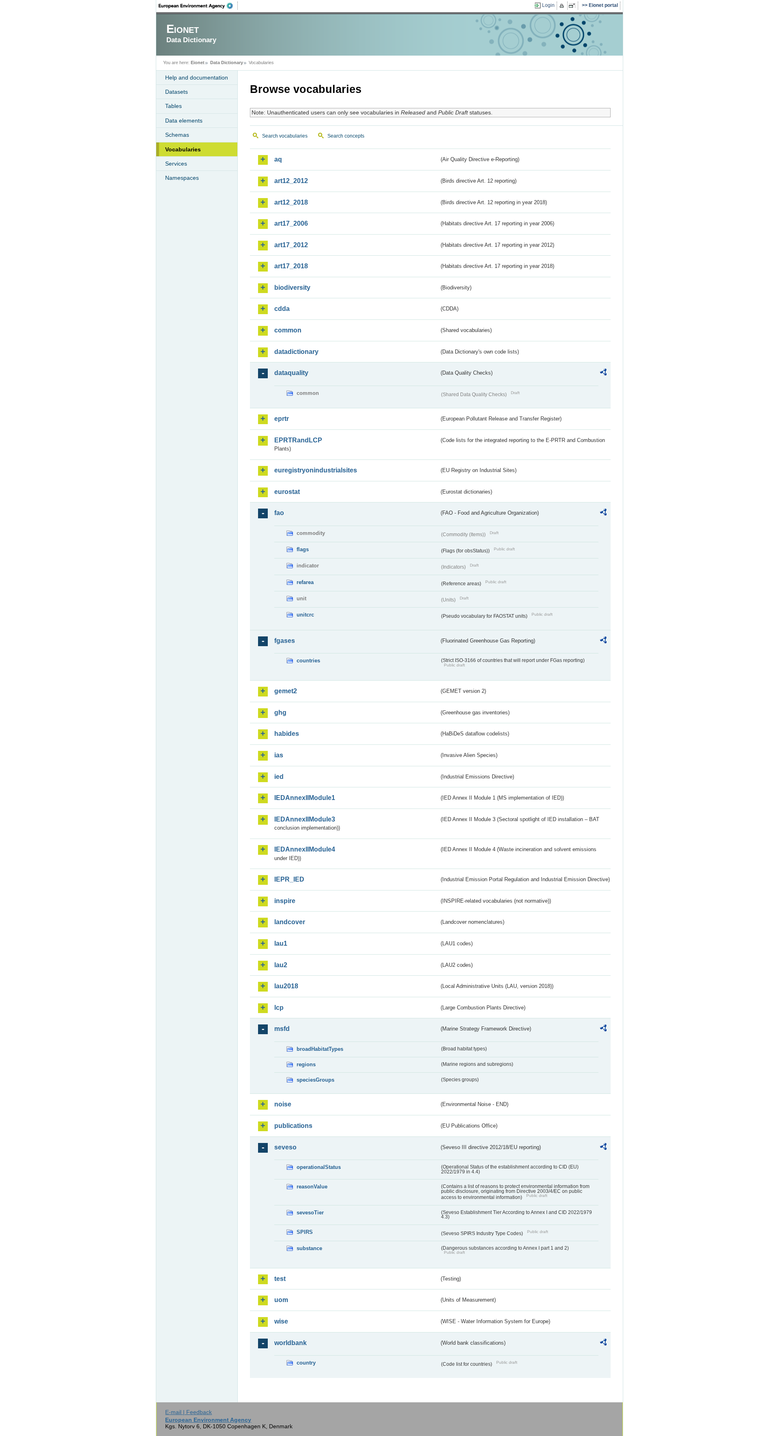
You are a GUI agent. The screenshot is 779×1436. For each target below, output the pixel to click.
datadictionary (296, 351)
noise (282, 1104)
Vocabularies (183, 149)
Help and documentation (196, 77)
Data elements (183, 120)
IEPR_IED (289, 879)
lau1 (280, 943)
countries (308, 661)
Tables (173, 106)
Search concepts (345, 136)
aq (278, 159)
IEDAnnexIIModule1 (304, 797)
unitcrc (305, 615)
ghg (280, 712)
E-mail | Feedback (188, 1412)
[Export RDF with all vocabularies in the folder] (603, 373)
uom (281, 1299)
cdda (282, 308)
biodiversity (292, 287)
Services (176, 163)
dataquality (291, 372)
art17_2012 (291, 244)
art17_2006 (291, 223)
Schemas (177, 135)
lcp (279, 1007)
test (280, 1278)
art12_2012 (291, 180)
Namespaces (182, 178)
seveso (285, 1147)
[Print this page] (563, 6)
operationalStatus (319, 1167)
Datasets (176, 91)
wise (281, 1321)
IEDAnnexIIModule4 (304, 849)
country (306, 1363)
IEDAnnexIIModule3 (304, 819)
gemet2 (285, 691)
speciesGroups (315, 1080)
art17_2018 (291, 266)
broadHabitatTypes (320, 1049)
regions (306, 1064)
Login (548, 5)
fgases (284, 640)
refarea (305, 582)
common (287, 330)
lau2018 (286, 986)
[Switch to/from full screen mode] (573, 6)
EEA (198, 6)
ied (279, 776)
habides (286, 733)
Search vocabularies (285, 136)
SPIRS (305, 1232)
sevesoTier (310, 1213)
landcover (289, 922)
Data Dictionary (226, 62)
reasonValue (312, 1187)
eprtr (281, 418)
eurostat (287, 491)
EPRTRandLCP (298, 440)
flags (303, 549)
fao (279, 512)
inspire (284, 900)
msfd (282, 1028)
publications (293, 1125)
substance (309, 1248)
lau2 (280, 965)
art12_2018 (291, 202)
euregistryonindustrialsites (315, 470)
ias (278, 755)
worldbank (290, 1342)
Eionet (197, 62)
